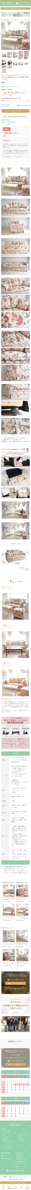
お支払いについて (21, 1159)
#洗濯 (12, 706)
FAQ (19, 1166)
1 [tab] (13, 18)
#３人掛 (25, 705)
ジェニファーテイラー (24, 1135)
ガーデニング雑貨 (7, 1142)
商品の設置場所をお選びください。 (11, 98)
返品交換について (21, 1161)
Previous (1, 901)
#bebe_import (20, 703)
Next (29, 901)
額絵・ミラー (6, 1140)
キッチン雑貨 (6, 1148)
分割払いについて (11, 156)
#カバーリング (7, 706)
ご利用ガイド (21, 1152)
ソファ (11, 19)
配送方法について (21, 1157)
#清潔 (15, 706)
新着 (20, 1137)
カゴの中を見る (8, 1158)
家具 (4, 1133)
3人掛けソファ (17, 19)
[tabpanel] (9, 903)
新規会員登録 (7, 1152)
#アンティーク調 (14, 705)
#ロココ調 (7, 705)
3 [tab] (15, 18)
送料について (20, 1155)
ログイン (6, 1155)
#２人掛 (21, 705)
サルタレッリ (22, 1133)
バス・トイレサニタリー (9, 1146)
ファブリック (6, 1144)
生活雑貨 (5, 1137)
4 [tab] (16, 18)
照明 (4, 1135)
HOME (2, 19)
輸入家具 (7, 19)
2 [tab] (14, 18)
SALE (20, 1142)
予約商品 (21, 1140)
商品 (5, 1129)
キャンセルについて (22, 1163)
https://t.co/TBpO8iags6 (9, 703)
